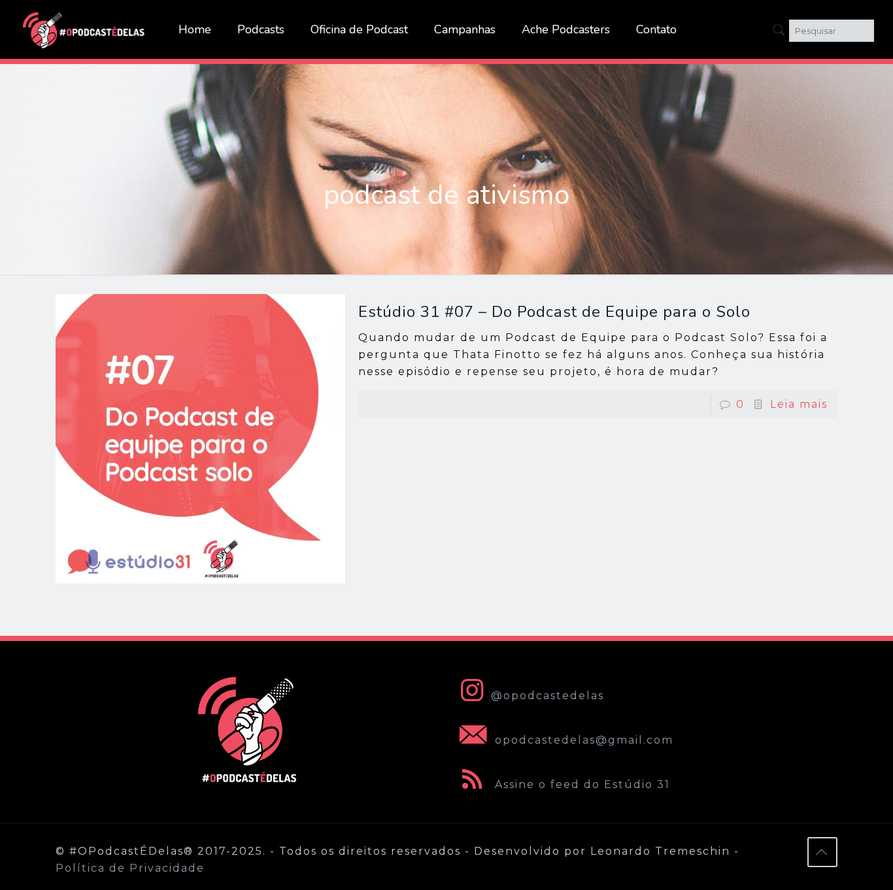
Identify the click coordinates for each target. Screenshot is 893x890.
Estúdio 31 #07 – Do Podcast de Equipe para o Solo (554, 311)
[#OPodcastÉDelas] (84, 29)
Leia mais (799, 404)
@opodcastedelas (547, 695)
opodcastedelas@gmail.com (582, 740)
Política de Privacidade (130, 868)
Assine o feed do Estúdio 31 (580, 784)
